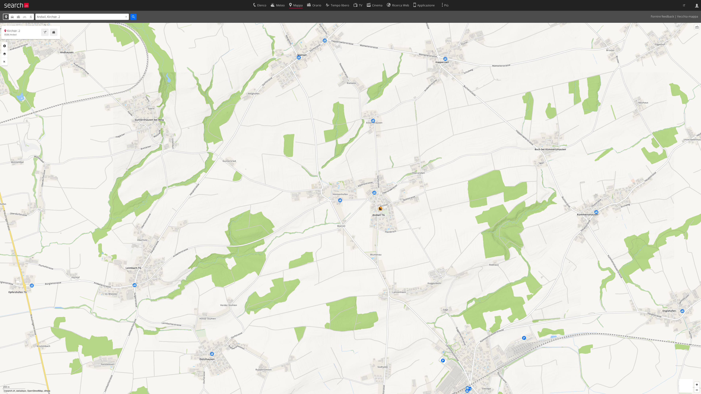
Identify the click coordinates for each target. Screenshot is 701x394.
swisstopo (21, 390)
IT (684, 5)
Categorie (4, 46)
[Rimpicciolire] (697, 390)
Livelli (4, 54)
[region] (350, 208)
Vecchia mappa (687, 16)
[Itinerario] (45, 32)
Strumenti (4, 62)
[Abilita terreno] (697, 27)
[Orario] (53, 32)
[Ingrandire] (697, 384)
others (47, 390)
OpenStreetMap (35, 390)
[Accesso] (697, 5)
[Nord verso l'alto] (697, 33)
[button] (380, 206)
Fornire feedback (662, 16)
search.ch (10, 390)
